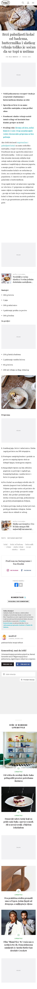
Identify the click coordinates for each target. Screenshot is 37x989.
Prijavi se (7, 664)
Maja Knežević (13, 57)
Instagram (14, 570)
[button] (33, 2)
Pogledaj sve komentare (18, 601)
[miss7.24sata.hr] (5, 2)
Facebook (27, 570)
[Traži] (23, 2)
